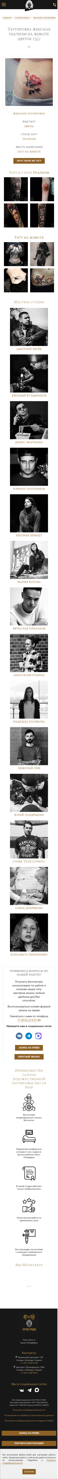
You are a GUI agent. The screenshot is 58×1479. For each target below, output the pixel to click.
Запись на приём (29, 1047)
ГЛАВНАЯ (7, 18)
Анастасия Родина (29, 675)
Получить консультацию (29, 1443)
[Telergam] (28, 1036)
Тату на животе (29, 152)
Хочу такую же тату (29, 160)
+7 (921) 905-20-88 (29, 1363)
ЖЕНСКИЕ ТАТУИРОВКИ (44, 18)
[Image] (16, 189)
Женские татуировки (29, 113)
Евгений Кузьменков (29, 395)
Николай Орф (29, 768)
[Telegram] (29, 1391)
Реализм (29, 139)
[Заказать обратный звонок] (54, 5)
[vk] (19, 1036)
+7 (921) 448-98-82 (29, 1373)
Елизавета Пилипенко (29, 954)
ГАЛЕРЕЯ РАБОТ (22, 18)
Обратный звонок (29, 1056)
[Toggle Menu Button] (4, 4)
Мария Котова (29, 582)
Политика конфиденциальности (29, 1410)
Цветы (29, 126)
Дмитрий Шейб (29, 349)
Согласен (29, 1471)
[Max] (38, 1036)
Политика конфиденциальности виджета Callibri (29, 1421)
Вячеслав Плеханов (29, 628)
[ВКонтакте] (21, 1391)
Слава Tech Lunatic (29, 861)
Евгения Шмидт (29, 535)
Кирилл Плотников (29, 489)
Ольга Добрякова (29, 908)
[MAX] (37, 1391)
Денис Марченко (29, 442)
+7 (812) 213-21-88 (29, 1020)
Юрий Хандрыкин (29, 815)
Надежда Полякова (29, 721)
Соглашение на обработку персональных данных (29, 1415)
